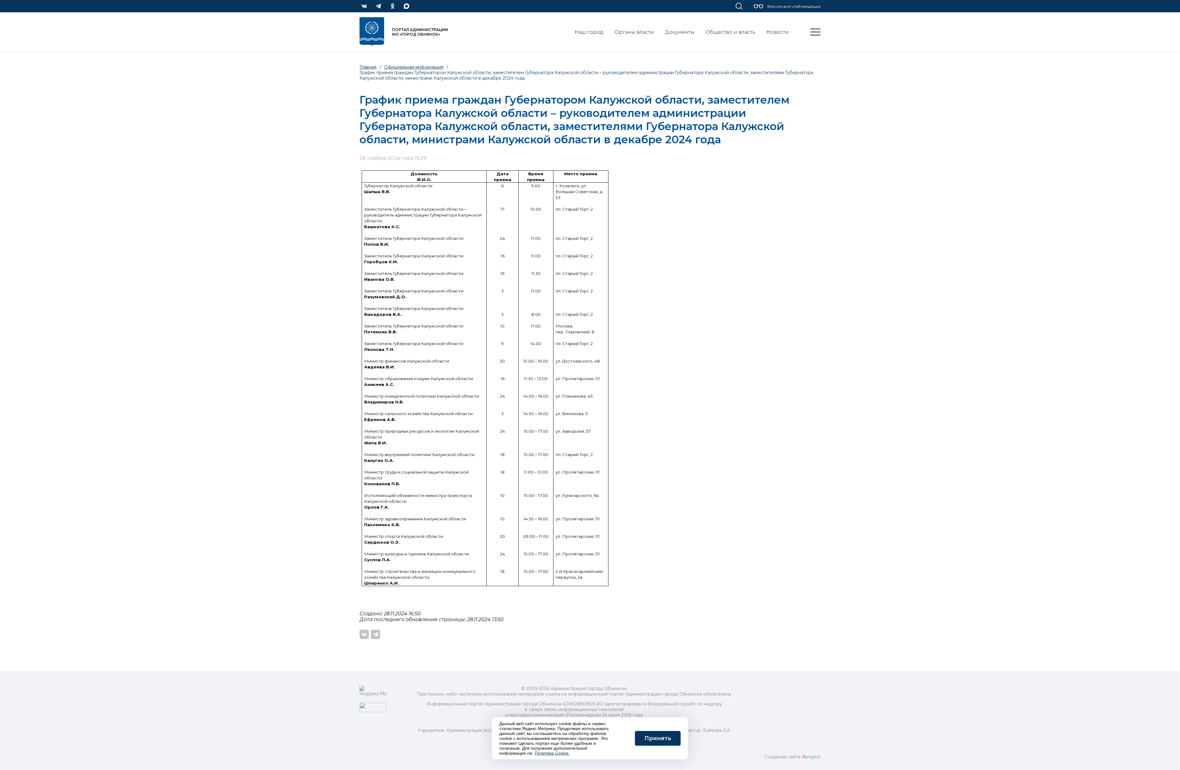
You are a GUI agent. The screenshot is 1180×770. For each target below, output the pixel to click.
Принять (657, 738)
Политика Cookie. (552, 753)
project (811, 757)
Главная (368, 67)
